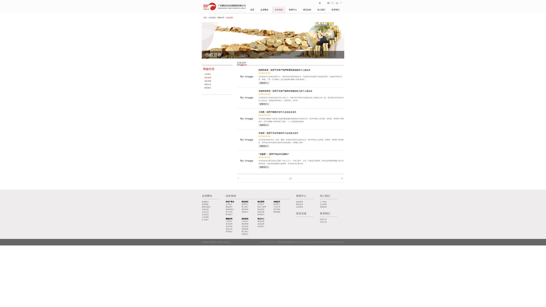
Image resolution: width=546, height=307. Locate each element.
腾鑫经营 (220, 18)
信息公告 (207, 84)
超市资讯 (276, 209)
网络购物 (276, 212)
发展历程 (205, 209)
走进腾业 (264, 10)
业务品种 (207, 78)
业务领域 (279, 10)
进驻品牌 (261, 224)
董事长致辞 (206, 207)
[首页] (319, 3)
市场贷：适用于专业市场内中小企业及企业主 (278, 133)
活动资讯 (245, 226)
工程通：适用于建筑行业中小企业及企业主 (277, 112)
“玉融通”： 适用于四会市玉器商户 (273, 154)
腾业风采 (299, 204)
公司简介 (207, 74)
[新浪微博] (337, 3)
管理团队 (205, 204)
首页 (252, 10)
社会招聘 (323, 204)
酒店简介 (245, 204)
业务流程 (207, 81)
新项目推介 (230, 209)
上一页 (238, 178)
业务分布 (323, 222)
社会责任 (205, 215)
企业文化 (205, 212)
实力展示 (205, 220)
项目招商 (261, 221)
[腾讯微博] (341, 3)
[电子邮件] (328, 3)
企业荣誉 (205, 217)
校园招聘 (323, 207)
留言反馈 (307, 10)
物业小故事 (262, 207)
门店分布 (276, 207)
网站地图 (212, 242)
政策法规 (261, 212)
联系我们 (336, 10)
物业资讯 (261, 209)
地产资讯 (229, 212)
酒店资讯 (245, 209)
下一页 (342, 178)
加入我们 (321, 10)
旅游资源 (245, 224)
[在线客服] (332, 3)
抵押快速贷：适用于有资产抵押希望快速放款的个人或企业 (284, 70)
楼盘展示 (229, 207)
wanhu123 (325, 242)
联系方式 (323, 219)
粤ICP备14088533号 (337, 242)
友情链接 (205, 242)
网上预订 (245, 207)
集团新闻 (299, 202)
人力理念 (323, 202)
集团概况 (205, 202)
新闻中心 (293, 10)
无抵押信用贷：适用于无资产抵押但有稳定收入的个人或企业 (285, 91)
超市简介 (276, 204)
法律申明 (220, 242)
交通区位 (245, 212)
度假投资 (245, 229)
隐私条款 (227, 242)
